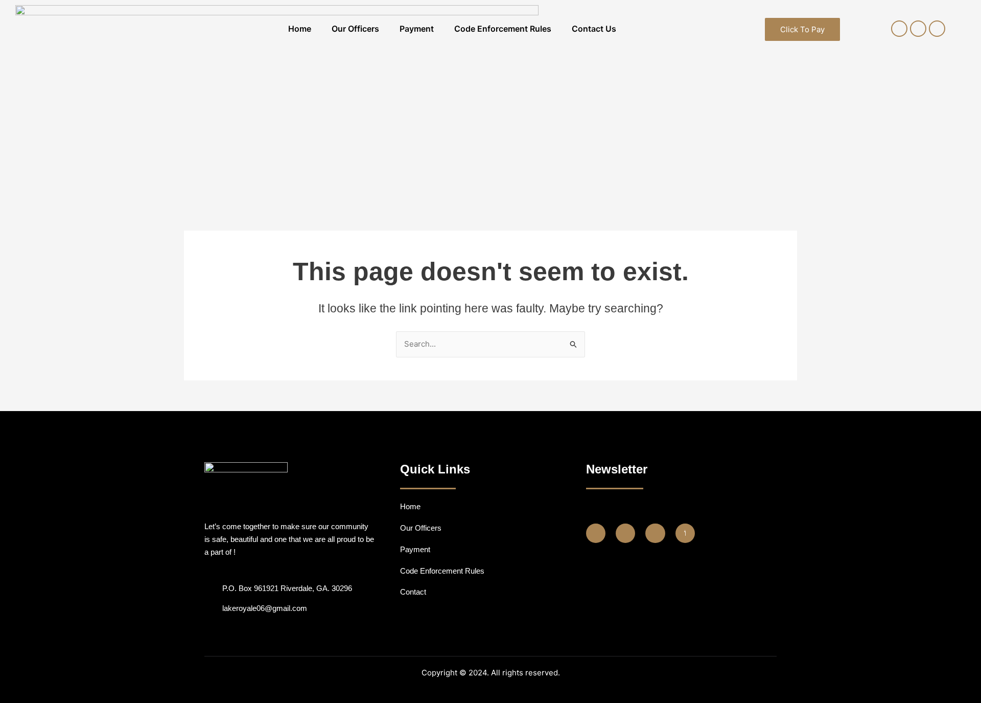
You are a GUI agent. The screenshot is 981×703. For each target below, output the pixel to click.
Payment (417, 29)
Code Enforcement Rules (502, 29)
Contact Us (594, 29)
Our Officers (355, 29)
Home (299, 29)
